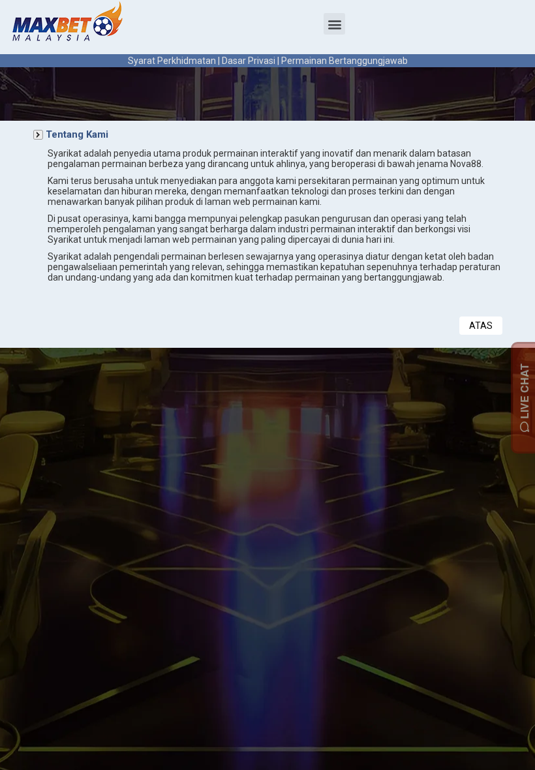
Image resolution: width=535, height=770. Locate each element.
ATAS (481, 325)
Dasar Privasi (248, 60)
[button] (334, 24)
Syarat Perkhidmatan (172, 60)
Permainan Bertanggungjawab (344, 60)
